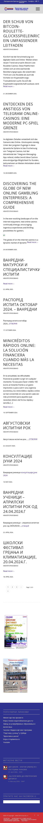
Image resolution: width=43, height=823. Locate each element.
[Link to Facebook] (34, 815)
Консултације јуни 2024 (17, 458)
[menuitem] (36, 8)
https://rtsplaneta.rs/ (11, 739)
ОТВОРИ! (13, 323)
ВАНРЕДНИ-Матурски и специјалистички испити (22, 267)
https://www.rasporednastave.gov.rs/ (18, 721)
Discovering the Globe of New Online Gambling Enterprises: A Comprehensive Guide (20, 195)
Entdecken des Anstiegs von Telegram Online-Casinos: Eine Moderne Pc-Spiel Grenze (21, 116)
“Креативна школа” (11, 736)
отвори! (25, 526)
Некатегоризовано (10, 49)
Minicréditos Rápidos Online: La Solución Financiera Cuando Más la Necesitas (19, 352)
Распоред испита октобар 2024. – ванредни (20, 304)
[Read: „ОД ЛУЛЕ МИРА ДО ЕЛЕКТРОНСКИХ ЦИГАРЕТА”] (5, 777)
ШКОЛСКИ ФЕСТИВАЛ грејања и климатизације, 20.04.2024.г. (20, 552)
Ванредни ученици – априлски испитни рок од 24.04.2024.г (20, 502)
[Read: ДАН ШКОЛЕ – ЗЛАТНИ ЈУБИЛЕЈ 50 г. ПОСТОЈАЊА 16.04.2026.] (5, 768)
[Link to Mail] (38, 815)
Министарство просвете (13, 717)
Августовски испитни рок (17, 425)
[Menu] (36, 8)
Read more (7, 86)
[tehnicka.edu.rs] (17, 8)
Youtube (6, 742)
